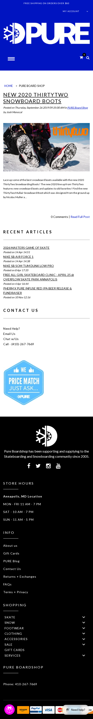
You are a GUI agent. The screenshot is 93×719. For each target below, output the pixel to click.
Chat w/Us (11, 339)
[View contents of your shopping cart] (81, 57)
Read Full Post (80, 217)
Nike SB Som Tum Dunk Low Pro (28, 266)
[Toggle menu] (84, 617)
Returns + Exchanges (19, 576)
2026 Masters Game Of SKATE (26, 247)
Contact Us (12, 569)
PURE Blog (11, 561)
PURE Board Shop (77, 107)
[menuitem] (46, 617)
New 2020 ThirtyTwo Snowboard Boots (35, 97)
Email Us (9, 334)
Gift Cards (11, 553)
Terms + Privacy (15, 592)
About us (10, 545)
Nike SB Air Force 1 (18, 257)
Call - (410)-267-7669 (18, 344)
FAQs (7, 584)
